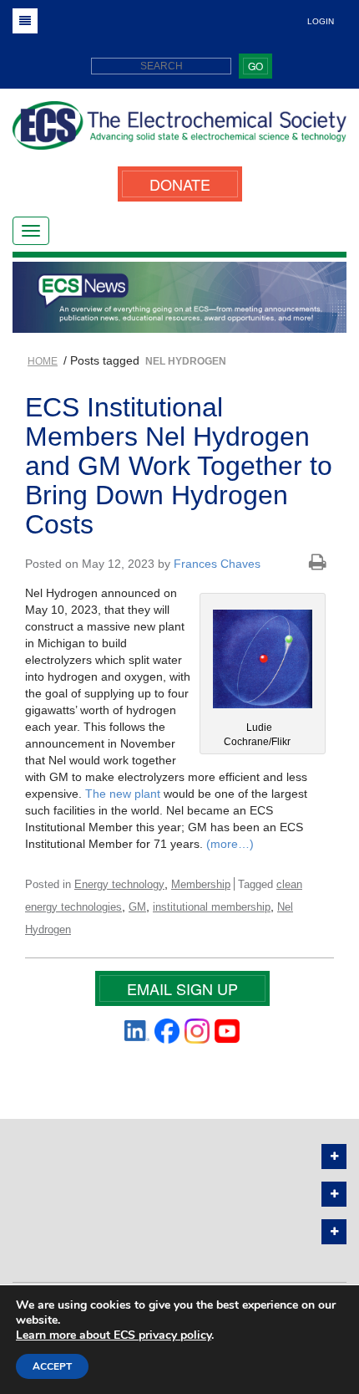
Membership (200, 884)
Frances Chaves (217, 563)
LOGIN (320, 21)
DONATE (179, 184)
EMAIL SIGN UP (182, 988)
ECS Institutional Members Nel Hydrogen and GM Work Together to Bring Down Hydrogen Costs (178, 466)
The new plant (122, 793)
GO (255, 66)
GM (137, 907)
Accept (52, 1366)
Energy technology (119, 884)
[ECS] (179, 131)
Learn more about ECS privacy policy (113, 1335)
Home (43, 361)
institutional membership (212, 907)
